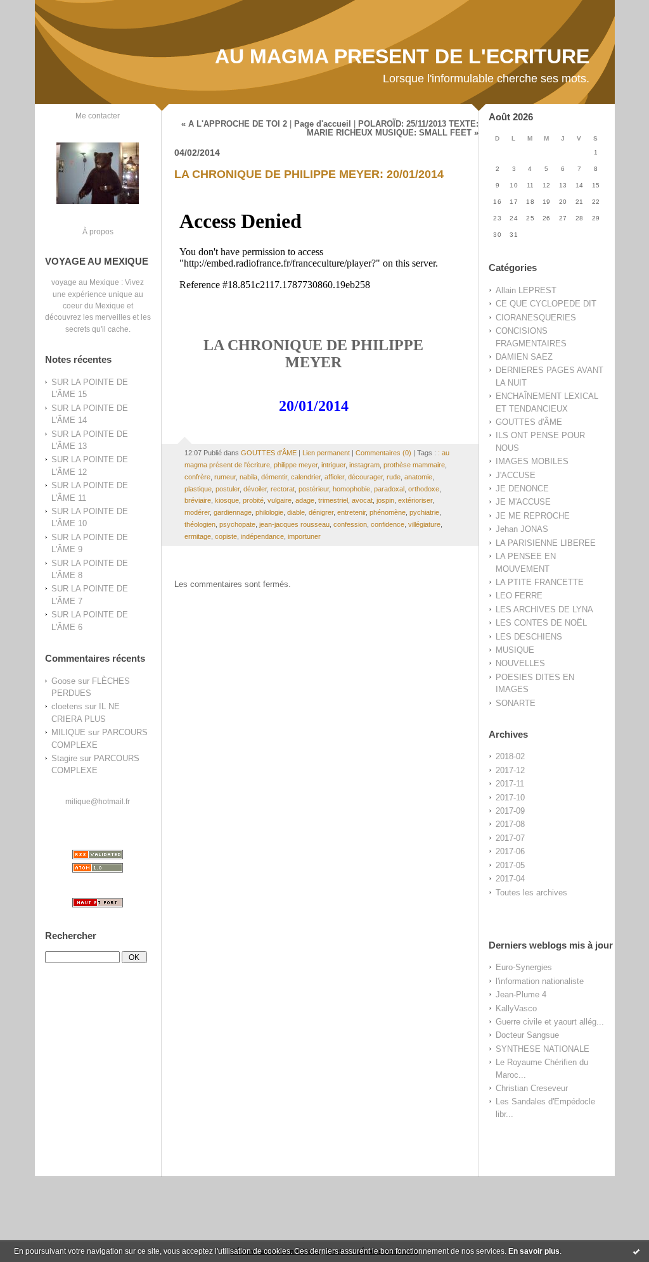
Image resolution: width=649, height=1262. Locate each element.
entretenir (351, 512)
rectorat (283, 489)
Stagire (64, 758)
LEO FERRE (519, 595)
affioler (334, 477)
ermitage (197, 536)
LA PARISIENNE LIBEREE (546, 543)
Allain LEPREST (526, 290)
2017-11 (510, 783)
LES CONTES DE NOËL (541, 623)
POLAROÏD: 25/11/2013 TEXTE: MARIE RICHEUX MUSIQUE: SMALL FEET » (393, 128)
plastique (198, 489)
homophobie (351, 489)
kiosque (227, 500)
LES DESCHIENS (529, 636)
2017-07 (510, 838)
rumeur (225, 477)
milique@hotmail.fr (97, 801)
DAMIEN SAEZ (524, 357)
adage (304, 500)
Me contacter (97, 115)
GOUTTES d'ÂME (529, 422)
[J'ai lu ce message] (636, 1251)
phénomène (387, 512)
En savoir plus (534, 1251)
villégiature (424, 524)
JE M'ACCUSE (523, 502)
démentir (274, 477)
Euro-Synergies (524, 967)
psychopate (237, 524)
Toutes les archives (531, 892)
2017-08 (510, 824)
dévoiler (255, 489)
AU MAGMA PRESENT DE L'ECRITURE (402, 56)
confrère (197, 477)
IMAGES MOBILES (532, 461)
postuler (227, 489)
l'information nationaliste (540, 981)
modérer (197, 512)
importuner (304, 536)
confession (350, 524)
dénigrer (321, 512)
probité (253, 500)
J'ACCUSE (516, 475)
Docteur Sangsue (527, 1035)
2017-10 (510, 797)
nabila (248, 477)
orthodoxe (423, 489)
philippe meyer (296, 465)
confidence (387, 524)
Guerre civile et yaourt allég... (550, 1021)
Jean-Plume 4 (521, 994)
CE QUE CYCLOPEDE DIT (546, 303)
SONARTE (516, 703)
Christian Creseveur (532, 1088)
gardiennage (233, 512)
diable (296, 512)
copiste (226, 536)
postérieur (314, 489)
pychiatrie (424, 512)
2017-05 (510, 865)
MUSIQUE (515, 650)
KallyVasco (516, 1008)
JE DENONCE (522, 488)
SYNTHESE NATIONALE (542, 1049)
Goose (63, 681)
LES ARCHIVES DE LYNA (544, 609)
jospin (385, 500)
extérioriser (415, 500)
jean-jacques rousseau (294, 524)
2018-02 (510, 756)
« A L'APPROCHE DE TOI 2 (234, 124)
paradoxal (389, 489)
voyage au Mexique (85, 282)
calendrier (306, 477)
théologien (199, 524)
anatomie (418, 477)
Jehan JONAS (522, 529)
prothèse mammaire (414, 465)
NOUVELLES (520, 663)
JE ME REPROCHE (533, 516)
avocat (362, 500)
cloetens (66, 706)
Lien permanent (326, 453)
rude (394, 477)
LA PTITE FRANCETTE (540, 582)
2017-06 (510, 851)
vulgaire (279, 500)
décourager (365, 477)
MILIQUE (68, 732)
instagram (364, 465)
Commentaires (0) (383, 453)
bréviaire (197, 500)
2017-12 (510, 770)
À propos (97, 231)
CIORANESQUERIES (536, 317)
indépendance (262, 536)
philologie (269, 512)
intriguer (333, 465)
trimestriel (333, 500)
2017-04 (510, 878)
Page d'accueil (322, 124)
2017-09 (510, 811)
